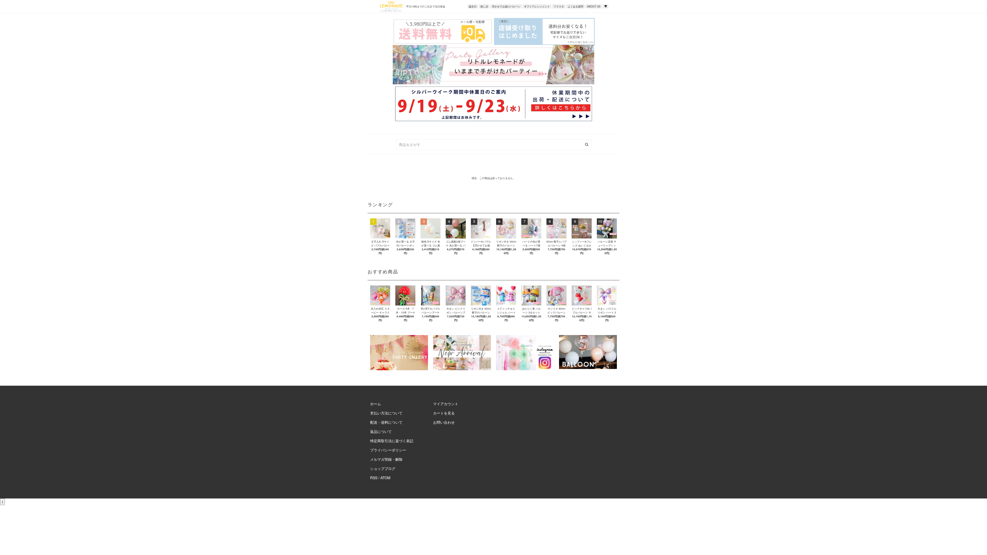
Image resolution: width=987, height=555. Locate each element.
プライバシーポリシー (388, 449)
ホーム (375, 403)
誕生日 (473, 6)
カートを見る (444, 412)
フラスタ (559, 6)
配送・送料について (386, 422)
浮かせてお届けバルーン (506, 6)
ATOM (385, 477)
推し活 (484, 6)
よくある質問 (575, 6)
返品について (381, 431)
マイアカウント (445, 403)
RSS (373, 477)
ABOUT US (593, 6)
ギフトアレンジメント (537, 6)
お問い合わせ (444, 422)
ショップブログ (382, 468)
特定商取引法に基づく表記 (391, 440)
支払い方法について (386, 412)
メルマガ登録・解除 (386, 459)
